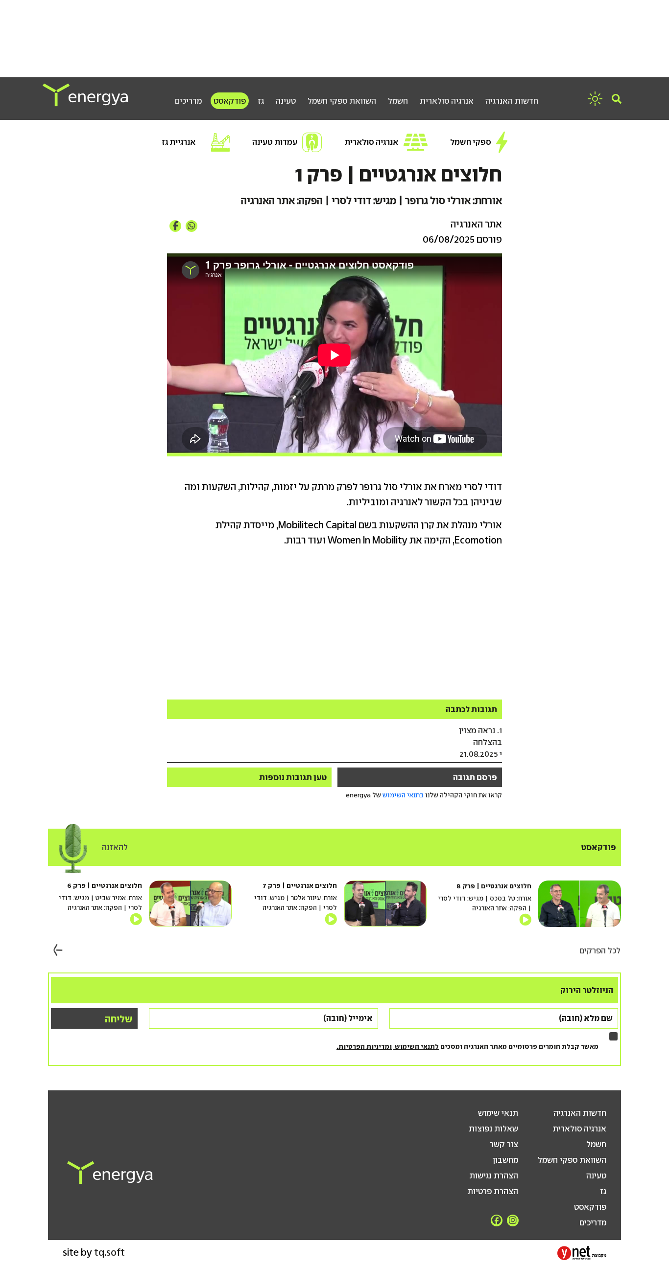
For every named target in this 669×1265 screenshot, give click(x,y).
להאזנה (115, 847)
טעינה (286, 101)
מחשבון (505, 1160)
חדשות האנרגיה (511, 101)
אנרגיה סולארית (447, 101)
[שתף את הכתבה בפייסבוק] (175, 226)
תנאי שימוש (498, 1113)
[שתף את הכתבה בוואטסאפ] (191, 226)
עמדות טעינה (274, 142)
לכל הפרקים (600, 950)
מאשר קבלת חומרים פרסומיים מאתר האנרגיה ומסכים (467, 1046)
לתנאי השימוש (416, 1046)
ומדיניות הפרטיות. (364, 1046)
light (595, 99)
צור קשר (504, 1144)
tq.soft (109, 1252)
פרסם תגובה (475, 777)
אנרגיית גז (178, 142)
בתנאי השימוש (403, 795)
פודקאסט (230, 101)
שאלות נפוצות (493, 1128)
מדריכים (188, 101)
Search (616, 99)
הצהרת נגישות (493, 1175)
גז (261, 101)
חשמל (398, 101)
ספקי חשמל (470, 142)
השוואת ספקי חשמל (342, 101)
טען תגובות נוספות (293, 777)
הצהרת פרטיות (492, 1191)
